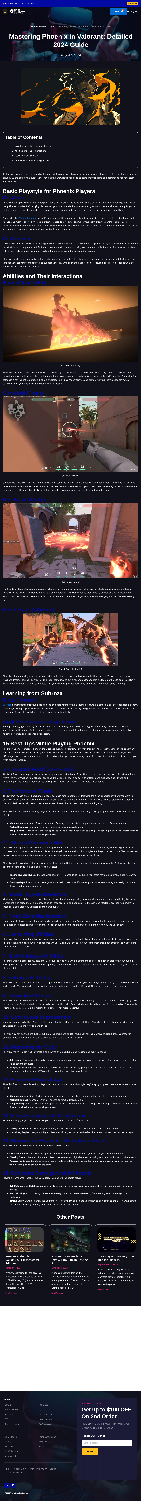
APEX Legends (12, 1409)
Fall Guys (43, 1404)
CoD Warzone (46, 1424)
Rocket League (12, 1424)
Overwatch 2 (45, 1414)
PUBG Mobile (11, 1451)
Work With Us (37, 1468)
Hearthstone (45, 1419)
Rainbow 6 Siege (47, 1436)
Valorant (42, 26)
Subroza (7, 704)
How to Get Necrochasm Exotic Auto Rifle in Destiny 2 (69, 1260)
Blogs (53, 1468)
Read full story (11, 1293)
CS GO (7, 1441)
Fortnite (8, 1446)
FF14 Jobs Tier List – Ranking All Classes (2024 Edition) (22, 1260)
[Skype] (6, 1485)
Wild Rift (43, 1441)
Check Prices (13, 1472)
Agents (52, 26)
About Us (19, 1468)
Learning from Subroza (27, 155)
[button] (5, 11)
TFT (6, 1419)
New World (10, 1456)
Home (34, 26)
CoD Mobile (10, 1436)
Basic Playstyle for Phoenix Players (32, 146)
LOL (41, 1409)
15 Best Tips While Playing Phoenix (32, 160)
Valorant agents (27, 218)
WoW (41, 1446)
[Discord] (13, 1485)
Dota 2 (8, 1404)
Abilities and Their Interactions (30, 150)
